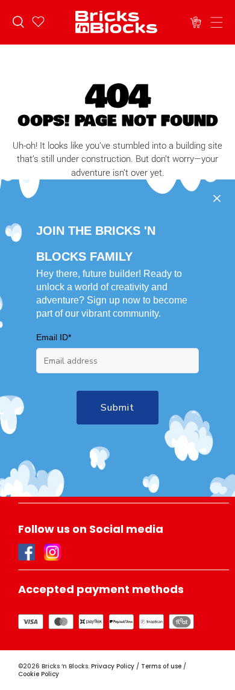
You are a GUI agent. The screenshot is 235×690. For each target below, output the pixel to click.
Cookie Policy (38, 674)
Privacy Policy (112, 666)
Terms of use (161, 666)
